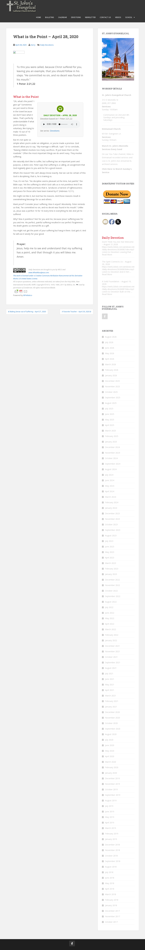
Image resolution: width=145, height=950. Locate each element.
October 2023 (111, 524)
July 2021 (109, 673)
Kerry (33, 45)
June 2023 (109, 546)
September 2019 (112, 795)
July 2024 (109, 474)
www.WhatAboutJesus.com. (38, 272)
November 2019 (112, 784)
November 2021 (112, 651)
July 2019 (109, 806)
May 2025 (109, 419)
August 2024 (111, 469)
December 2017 (112, 911)
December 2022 (112, 579)
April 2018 (109, 888)
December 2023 (112, 513)
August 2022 (111, 601)
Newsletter (90, 17)
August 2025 (111, 403)
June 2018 (109, 877)
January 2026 (111, 375)
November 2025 (112, 386)
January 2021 (111, 706)
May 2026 (109, 353)
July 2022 (109, 607)
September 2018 (112, 861)
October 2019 (111, 789)
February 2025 (111, 436)
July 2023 (109, 541)
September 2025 (112, 397)
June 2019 (109, 811)
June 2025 (109, 414)
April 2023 (109, 557)
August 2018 (111, 866)
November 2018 (112, 850)
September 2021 (112, 662)
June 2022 (109, 612)
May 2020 (109, 750)
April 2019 (109, 822)
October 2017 (111, 922)
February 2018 (111, 899)
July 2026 (109, 342)
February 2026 (111, 370)
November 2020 (112, 717)
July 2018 (109, 872)
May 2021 (109, 684)
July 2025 (109, 408)
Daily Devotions (47, 45)
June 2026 (109, 347)
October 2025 (111, 392)
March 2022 (110, 629)
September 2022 (112, 596)
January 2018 (111, 905)
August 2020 (111, 734)
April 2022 (109, 623)
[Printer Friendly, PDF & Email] (21, 291)
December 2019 (112, 778)
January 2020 (111, 773)
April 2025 (109, 425)
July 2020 (109, 739)
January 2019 (111, 839)
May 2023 (109, 552)
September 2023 (112, 530)
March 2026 (110, 364)
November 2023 (112, 519)
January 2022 (111, 640)
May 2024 (109, 485)
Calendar (62, 17)
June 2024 (109, 480)
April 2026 (109, 359)
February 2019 (111, 833)
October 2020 (111, 723)
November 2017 (112, 916)
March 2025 (110, 430)
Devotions (76, 17)
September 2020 (112, 728)
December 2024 (112, 447)
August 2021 (111, 668)
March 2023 (110, 563)
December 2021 (112, 646)
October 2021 (111, 657)
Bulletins (49, 17)
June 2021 (109, 679)
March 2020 (110, 761)
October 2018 (111, 855)
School (128, 17)
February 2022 (111, 635)
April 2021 (109, 690)
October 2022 (111, 590)
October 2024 (111, 458)
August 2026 (111, 336)
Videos (118, 17)
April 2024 (109, 491)
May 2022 (109, 618)
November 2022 (112, 585)
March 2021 (110, 695)
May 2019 (109, 817)
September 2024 (112, 463)
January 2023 (111, 574)
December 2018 (112, 844)
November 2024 (112, 452)
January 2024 (111, 508)
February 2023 (111, 568)
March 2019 (110, 828)
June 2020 (109, 745)
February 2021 (111, 701)
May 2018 (109, 883)
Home (38, 17)
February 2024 (111, 502)
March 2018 (110, 894)
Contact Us (105, 17)
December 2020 (112, 712)
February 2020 (111, 767)
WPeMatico (27, 295)
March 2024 (110, 497)
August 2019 (111, 800)
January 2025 (111, 441)
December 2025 (112, 381)
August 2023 (111, 535)
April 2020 (109, 756)
